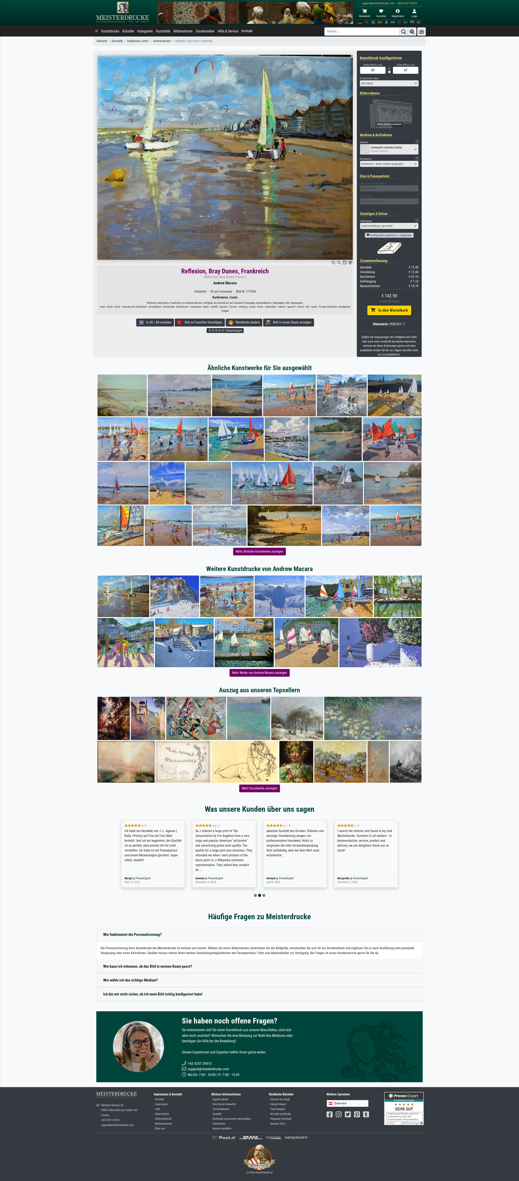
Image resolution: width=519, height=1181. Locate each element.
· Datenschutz (161, 1114)
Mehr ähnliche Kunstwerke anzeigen (259, 551)
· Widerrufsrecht (163, 1119)
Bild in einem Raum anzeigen (291, 322)
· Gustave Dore (277, 1123)
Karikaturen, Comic (138, 41)
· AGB (157, 1109)
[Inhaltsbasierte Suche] (412, 31)
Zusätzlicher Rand (369, 78)
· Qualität (216, 1114)
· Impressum (161, 1104)
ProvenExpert (143, 878)
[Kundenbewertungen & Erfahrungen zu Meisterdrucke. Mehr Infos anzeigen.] (404, 1108)
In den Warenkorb (391, 310)
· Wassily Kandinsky (280, 1114)
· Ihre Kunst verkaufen (223, 1104)
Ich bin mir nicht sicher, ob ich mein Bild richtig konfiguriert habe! (153, 994)
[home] (96, 31)
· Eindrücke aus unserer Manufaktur (231, 1119)
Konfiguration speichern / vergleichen (390, 235)
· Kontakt (159, 1099)
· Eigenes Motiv (219, 1099)
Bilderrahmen (183, 31)
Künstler (128, 31)
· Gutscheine (218, 1123)
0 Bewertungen (233, 330)
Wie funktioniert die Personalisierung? (132, 934)
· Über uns (159, 1128)
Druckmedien (205, 31)
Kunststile (163, 31)
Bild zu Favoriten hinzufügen (202, 322)
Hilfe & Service (228, 31)
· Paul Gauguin (277, 1109)
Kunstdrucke (110, 31)
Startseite (102, 41)
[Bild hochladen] (421, 31)
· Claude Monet (277, 1104)
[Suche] (403, 31)
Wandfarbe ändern (246, 322)
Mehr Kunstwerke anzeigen (259, 788)
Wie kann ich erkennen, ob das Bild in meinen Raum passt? (147, 966)
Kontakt (247, 31)
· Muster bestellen (221, 1128)
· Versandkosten (220, 1109)
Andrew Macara (162, 41)
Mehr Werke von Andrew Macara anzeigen (259, 673)
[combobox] (389, 83)
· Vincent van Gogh (279, 1099)
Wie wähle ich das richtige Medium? (130, 980)
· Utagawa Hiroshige (280, 1119)
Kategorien (145, 31)
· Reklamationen (163, 1123)
